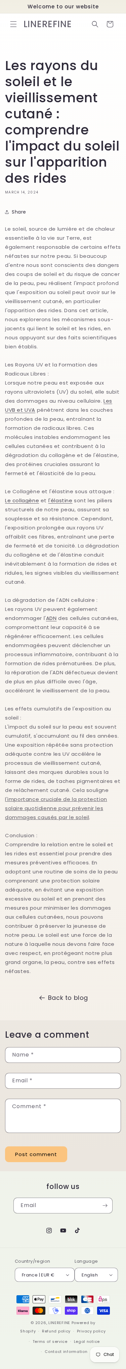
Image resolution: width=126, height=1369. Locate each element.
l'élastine (60, 500)
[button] (13, 24)
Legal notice (87, 1341)
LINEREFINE (59, 1322)
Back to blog (68, 997)
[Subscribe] (104, 1205)
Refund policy (56, 1331)
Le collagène (22, 500)
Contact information (66, 1351)
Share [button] (19, 212)
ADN (51, 618)
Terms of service (50, 1341)
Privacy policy (91, 1331)
